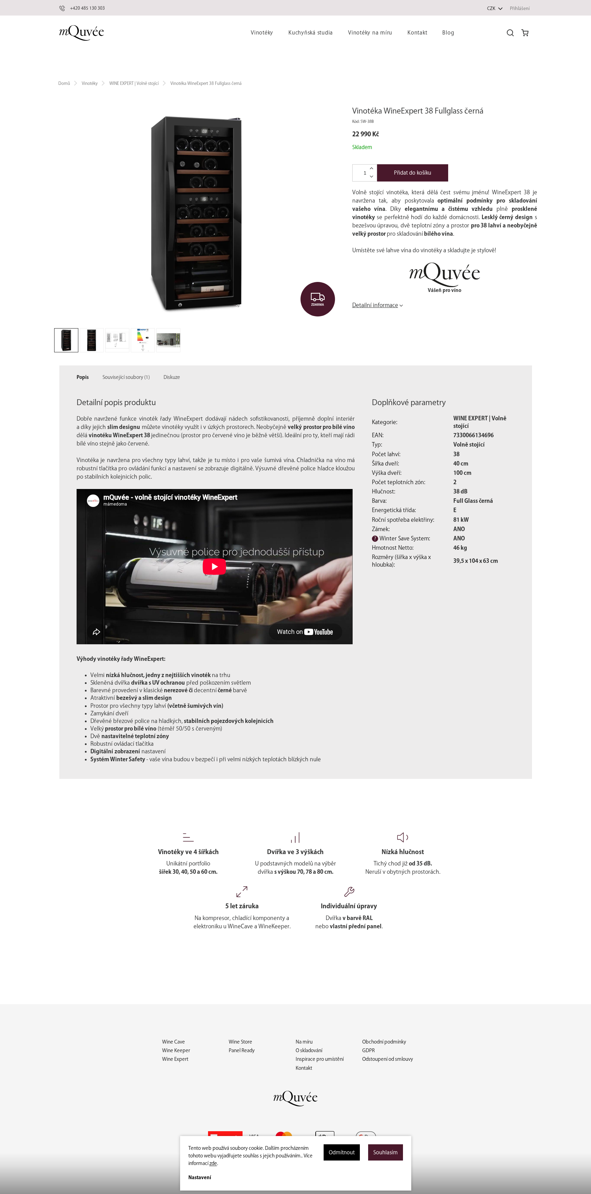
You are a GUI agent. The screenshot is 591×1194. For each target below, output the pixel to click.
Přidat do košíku (412, 172)
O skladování (309, 1050)
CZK (491, 8)
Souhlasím (385, 1152)
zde (213, 1163)
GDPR (368, 1050)
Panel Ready (242, 1050)
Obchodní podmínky (384, 1041)
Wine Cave (173, 1041)
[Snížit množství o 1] (371, 176)
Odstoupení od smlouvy (387, 1059)
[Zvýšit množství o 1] (371, 169)
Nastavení (199, 1177)
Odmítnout (342, 1152)
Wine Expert (175, 1059)
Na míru (304, 1041)
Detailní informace (375, 305)
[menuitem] (262, 33)
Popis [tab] (83, 377)
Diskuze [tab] (172, 377)
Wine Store (240, 1041)
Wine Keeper (176, 1050)
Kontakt (304, 1068)
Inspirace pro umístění (320, 1059)
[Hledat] (510, 33)
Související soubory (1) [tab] (126, 377)
